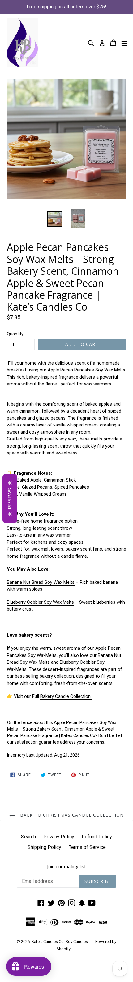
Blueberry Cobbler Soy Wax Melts (40, 602)
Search (28, 837)
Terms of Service (87, 847)
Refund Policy (97, 837)
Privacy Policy (58, 837)
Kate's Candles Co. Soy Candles (60, 941)
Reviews (9, 498)
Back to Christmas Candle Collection (71, 815)
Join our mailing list (66, 866)
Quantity (15, 333)
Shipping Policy (44, 847)
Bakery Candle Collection (66, 696)
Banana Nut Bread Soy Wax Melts (41, 582)
